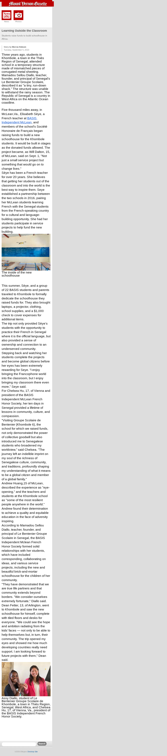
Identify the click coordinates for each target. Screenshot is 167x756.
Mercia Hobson (19, 47)
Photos (18, 22)
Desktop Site (33, 752)
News (6, 22)
